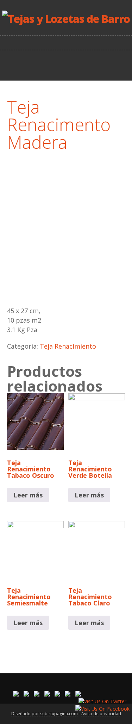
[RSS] (67, 64)
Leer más (28, 495)
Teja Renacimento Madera (59, 124)
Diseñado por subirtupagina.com (44, 714)
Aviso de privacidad (101, 714)
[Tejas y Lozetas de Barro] (66, 19)
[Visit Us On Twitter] (102, 701)
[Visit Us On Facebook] (102, 708)
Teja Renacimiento (68, 346)
